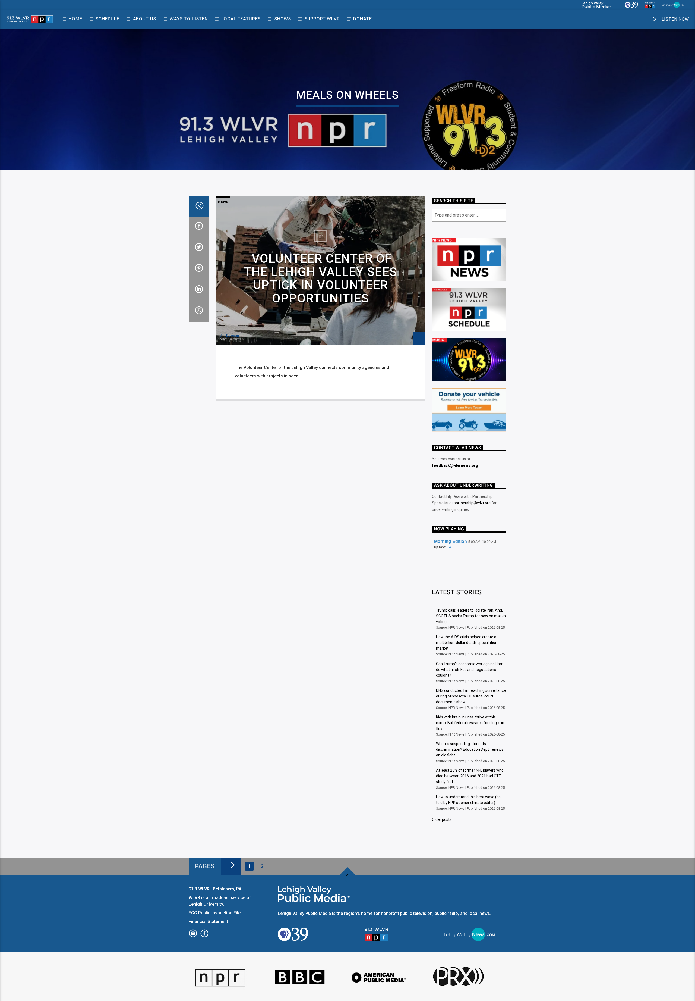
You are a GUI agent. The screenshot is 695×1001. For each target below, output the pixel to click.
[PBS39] (631, 5)
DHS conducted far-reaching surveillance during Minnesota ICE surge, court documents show (471, 696)
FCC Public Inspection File (215, 912)
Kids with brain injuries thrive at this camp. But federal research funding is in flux (470, 723)
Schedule (107, 18)
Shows (282, 18)
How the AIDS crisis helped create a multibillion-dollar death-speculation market (466, 642)
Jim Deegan (229, 335)
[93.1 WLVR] (650, 5)
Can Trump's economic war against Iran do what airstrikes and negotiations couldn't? (469, 669)
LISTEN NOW (674, 19)
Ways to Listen (189, 18)
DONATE (362, 18)
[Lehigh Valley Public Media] (596, 5)
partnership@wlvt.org (472, 503)
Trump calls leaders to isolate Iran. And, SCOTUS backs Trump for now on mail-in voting (471, 616)
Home (75, 18)
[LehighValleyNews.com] (673, 5)
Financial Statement (209, 921)
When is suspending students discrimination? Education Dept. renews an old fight (469, 749)
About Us (144, 18)
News (223, 202)
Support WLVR (322, 18)
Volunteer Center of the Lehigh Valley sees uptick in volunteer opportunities (320, 278)
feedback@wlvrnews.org (455, 465)
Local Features (241, 18)
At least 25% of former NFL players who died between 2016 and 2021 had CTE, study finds (470, 776)
